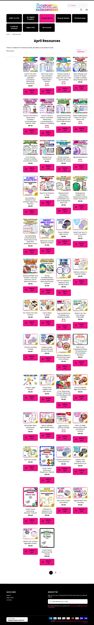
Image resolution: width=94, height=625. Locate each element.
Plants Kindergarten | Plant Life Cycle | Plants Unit (80, 117)
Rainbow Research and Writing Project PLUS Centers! (63, 357)
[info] (30, 67)
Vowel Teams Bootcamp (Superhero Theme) (47, 470)
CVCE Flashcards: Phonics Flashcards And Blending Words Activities (63, 394)
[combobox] (77, 5)
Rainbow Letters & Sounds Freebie (80, 273)
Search (8, 595)
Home (8, 34)
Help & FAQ (9, 597)
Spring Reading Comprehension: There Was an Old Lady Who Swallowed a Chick (30, 240)
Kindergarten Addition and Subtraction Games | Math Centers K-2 (80, 196)
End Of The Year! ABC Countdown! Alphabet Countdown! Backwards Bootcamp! (30, 79)
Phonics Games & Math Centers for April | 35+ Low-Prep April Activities (63, 77)
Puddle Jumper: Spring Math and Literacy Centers (47, 349)
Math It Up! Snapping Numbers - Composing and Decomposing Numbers (80, 351)
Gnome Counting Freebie (30, 348)
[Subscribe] (85, 601)
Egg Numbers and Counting (80, 502)
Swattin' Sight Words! (30, 389)
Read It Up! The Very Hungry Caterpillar (80, 315)
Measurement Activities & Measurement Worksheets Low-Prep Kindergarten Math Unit (63, 198)
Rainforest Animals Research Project (47, 242)
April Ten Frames (30, 460)
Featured (80, 52)
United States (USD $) (16, 620)
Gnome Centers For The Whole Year (63, 461)
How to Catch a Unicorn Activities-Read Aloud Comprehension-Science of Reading (47, 119)
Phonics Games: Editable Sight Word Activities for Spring (64, 159)
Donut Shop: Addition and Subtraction (47, 389)
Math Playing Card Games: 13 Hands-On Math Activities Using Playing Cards (80, 77)
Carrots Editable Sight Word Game (80, 389)
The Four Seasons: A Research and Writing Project (63, 282)
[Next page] (59, 573)
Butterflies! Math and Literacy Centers (30, 427)
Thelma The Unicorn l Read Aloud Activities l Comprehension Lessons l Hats (30, 119)
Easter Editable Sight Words (63, 233)
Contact (9, 600)
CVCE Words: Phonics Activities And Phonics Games (30, 159)
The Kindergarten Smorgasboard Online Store (68, 621)
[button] (87, 10)
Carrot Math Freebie (47, 314)
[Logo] (47, 6)
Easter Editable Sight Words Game (47, 426)
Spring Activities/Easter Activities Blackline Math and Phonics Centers (47, 279)
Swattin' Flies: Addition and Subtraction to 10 (80, 461)
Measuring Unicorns (80, 157)
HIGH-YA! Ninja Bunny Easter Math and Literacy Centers (80, 428)
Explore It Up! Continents (47, 158)
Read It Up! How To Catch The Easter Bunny (80, 234)
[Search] (68, 5)
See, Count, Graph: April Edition (63, 502)
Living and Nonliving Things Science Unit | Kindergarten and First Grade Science (64, 118)
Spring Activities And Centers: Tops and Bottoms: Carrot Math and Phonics (30, 278)
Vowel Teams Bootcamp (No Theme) (47, 552)
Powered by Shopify (84, 621)
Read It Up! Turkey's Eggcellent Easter (30, 542)
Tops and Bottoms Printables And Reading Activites (63, 315)
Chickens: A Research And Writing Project (47, 511)
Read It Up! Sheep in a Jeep (47, 194)
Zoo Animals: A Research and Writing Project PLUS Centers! (30, 201)
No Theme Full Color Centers (30, 314)
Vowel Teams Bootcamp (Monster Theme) (30, 511)
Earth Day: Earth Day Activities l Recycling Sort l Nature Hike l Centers (47, 78)
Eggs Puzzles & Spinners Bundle (63, 427)
